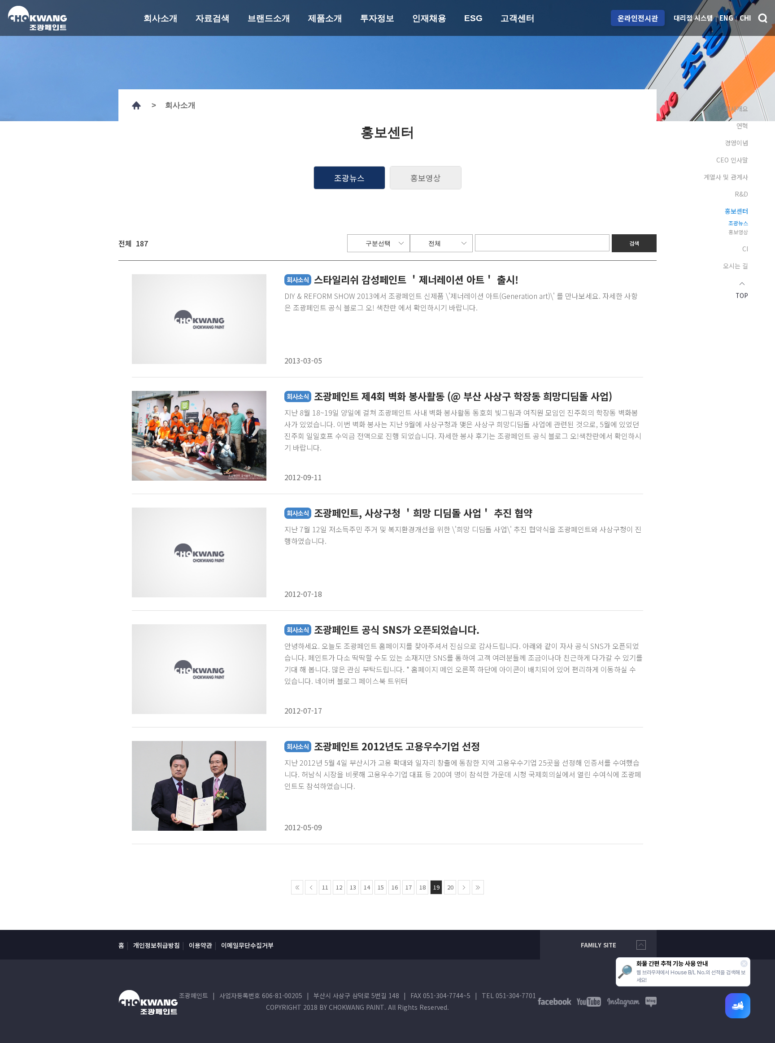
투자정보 (377, 18)
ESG (473, 18)
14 (367, 887)
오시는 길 (735, 266)
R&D (741, 194)
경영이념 (736, 143)
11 (325, 887)
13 (353, 887)
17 (408, 887)
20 (450, 887)
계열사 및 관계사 (726, 177)
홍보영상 (738, 232)
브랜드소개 (269, 18)
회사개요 (736, 108)
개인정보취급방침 (156, 945)
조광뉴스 (738, 223)
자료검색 (213, 18)
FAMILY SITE (598, 945)
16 (395, 887)
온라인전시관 (638, 18)
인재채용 (429, 18)
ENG (726, 17)
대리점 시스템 (693, 17)
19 (436, 887)
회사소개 (161, 18)
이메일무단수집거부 (247, 945)
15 (381, 887)
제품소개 (325, 18)
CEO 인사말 (732, 160)
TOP (742, 294)
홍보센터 (736, 211)
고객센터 (518, 18)
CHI (745, 17)
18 (422, 887)
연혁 (742, 126)
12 (339, 887)
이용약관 (200, 945)
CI (745, 248)
